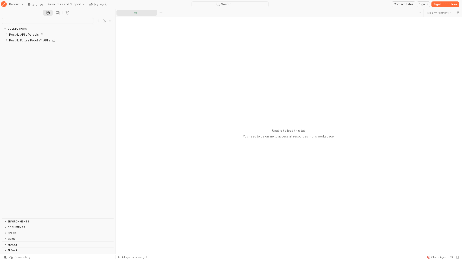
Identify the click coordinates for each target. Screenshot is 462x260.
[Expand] (7, 34)
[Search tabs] (419, 13)
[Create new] (98, 21)
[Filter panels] (5, 21)
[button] (458, 12)
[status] (20, 257)
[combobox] (440, 12)
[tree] (58, 125)
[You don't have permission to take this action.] (161, 13)
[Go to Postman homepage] (4, 4)
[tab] (48, 13)
